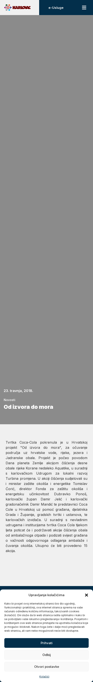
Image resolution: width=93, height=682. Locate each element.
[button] (86, 595)
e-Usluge (56, 8)
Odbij (46, 655)
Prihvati (47, 643)
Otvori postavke (46, 667)
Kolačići (44, 676)
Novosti (9, 400)
